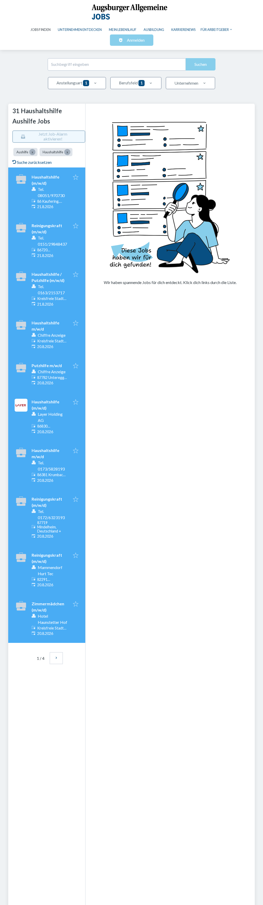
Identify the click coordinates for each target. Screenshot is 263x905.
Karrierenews (183, 30)
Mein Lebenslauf (122, 30)
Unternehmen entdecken (80, 30)
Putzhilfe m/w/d (47, 365)
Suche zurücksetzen (34, 162)
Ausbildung (154, 30)
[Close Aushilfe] (32, 152)
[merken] (75, 177)
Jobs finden (41, 30)
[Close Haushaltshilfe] (67, 152)
